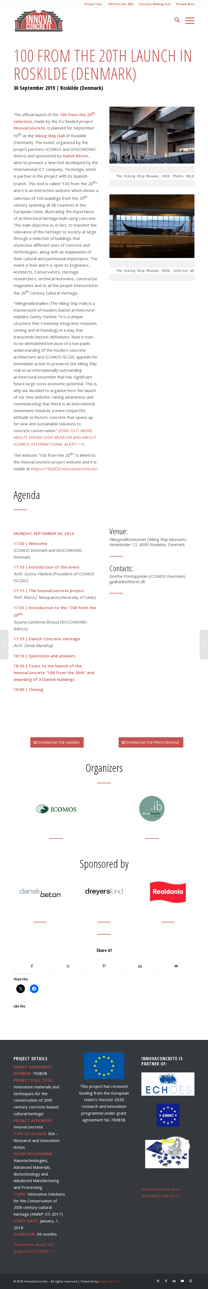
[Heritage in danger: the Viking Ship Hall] (204, 645)
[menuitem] (93, 4)
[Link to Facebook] (166, 1281)
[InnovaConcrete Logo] (39, 20)
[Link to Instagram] (190, 1281)
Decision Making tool (154, 4)
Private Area (185, 4)
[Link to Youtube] (182, 1281)
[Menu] (187, 20)
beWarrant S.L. (109, 1281)
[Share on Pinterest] (104, 966)
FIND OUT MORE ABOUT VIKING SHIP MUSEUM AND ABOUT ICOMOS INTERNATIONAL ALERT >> (55, 437)
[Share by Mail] (176, 966)
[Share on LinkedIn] (140, 966)
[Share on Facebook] (32, 966)
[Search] (174, 20)
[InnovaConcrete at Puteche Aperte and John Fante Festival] (4, 645)
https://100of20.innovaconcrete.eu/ (64, 468)
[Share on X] (68, 966)
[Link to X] (158, 1281)
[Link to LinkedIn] (174, 1281)
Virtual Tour (93, 4)
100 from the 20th (121, 4)
